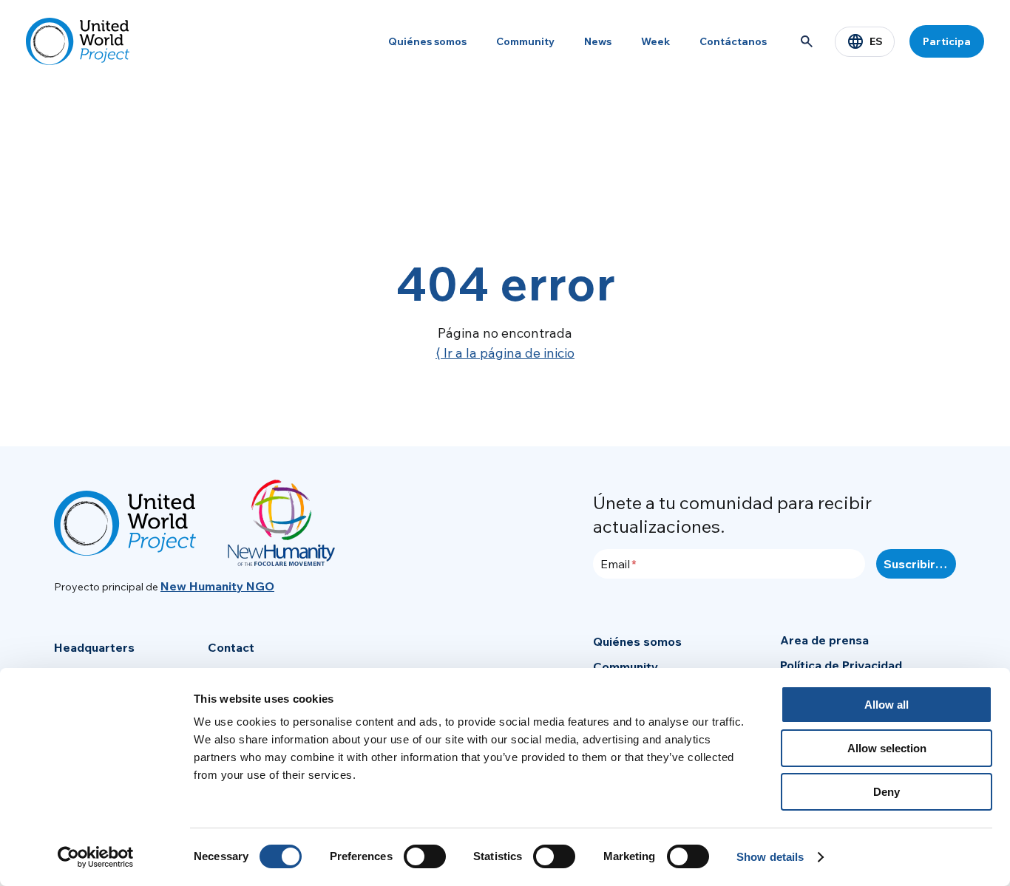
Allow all (886, 704)
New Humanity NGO (217, 586)
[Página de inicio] (77, 41)
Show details (770, 857)
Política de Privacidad (841, 665)
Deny (886, 792)
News (597, 41)
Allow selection (886, 748)
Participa (947, 41)
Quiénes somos (427, 41)
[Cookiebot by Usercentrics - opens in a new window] (95, 857)
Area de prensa (824, 640)
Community (525, 41)
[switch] (425, 856)
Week (655, 41)
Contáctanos (733, 41)
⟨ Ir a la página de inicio (505, 352)
